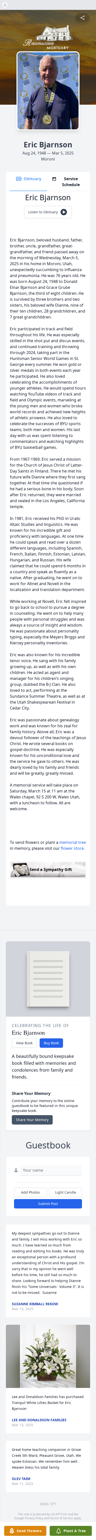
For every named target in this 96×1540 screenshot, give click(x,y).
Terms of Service (61, 1518)
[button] (48, 1356)
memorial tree (72, 842)
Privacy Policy (34, 1518)
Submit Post (48, 1203)
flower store (72, 848)
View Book (24, 1043)
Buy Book (51, 1043)
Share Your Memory (32, 1119)
